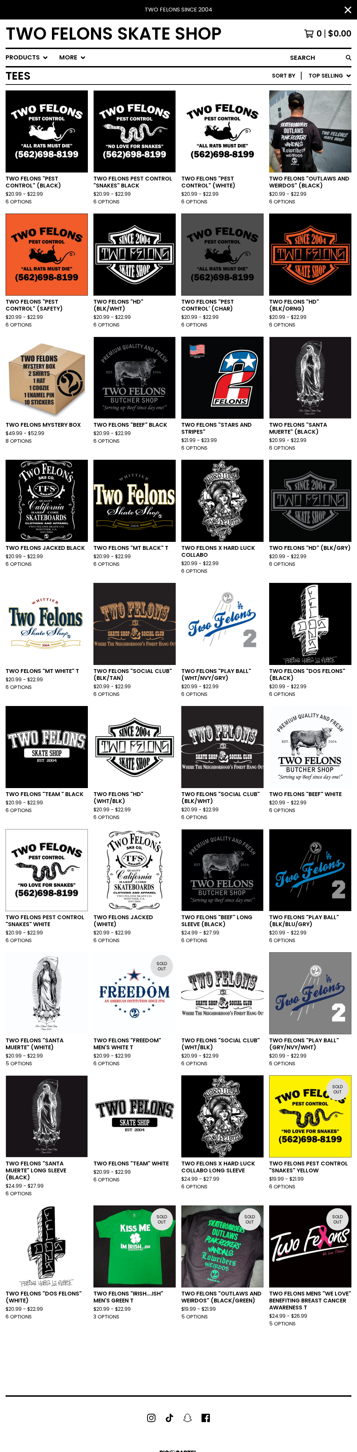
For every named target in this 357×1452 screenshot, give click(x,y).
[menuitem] (27, 57)
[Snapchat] (187, 1418)
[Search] (348, 57)
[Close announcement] (347, 9)
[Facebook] (205, 1418)
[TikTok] (169, 1418)
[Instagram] (151, 1418)
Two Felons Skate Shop (113, 33)
